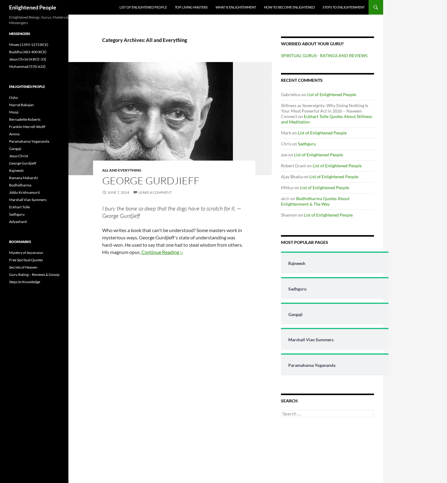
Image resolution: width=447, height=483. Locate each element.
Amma (14, 134)
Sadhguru (307, 143)
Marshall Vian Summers (28, 199)
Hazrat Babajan (21, 105)
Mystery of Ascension (26, 252)
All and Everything (121, 170)
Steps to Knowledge (24, 282)
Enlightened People (32, 7)
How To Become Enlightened (289, 7)
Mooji (14, 112)
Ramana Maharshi (23, 177)
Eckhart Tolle (19, 207)
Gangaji (15, 148)
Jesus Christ (18, 156)
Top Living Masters (191, 7)
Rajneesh (16, 170)
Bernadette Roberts (24, 119)
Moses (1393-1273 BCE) (28, 44)
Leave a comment (155, 192)
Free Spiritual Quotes (26, 260)
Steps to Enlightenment (344, 7)
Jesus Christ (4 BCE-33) (27, 59)
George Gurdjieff (150, 180)
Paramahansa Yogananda (29, 141)
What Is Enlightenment (236, 7)
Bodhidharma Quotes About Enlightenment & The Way (315, 201)
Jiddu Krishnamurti (24, 192)
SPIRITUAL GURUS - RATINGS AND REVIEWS (324, 55)
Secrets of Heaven (23, 267)
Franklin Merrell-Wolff (27, 126)
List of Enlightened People (143, 7)
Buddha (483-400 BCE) (28, 52)
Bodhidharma (20, 185)
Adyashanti (18, 221)
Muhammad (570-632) (27, 66)
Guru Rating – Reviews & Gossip (34, 274)
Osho (13, 97)
